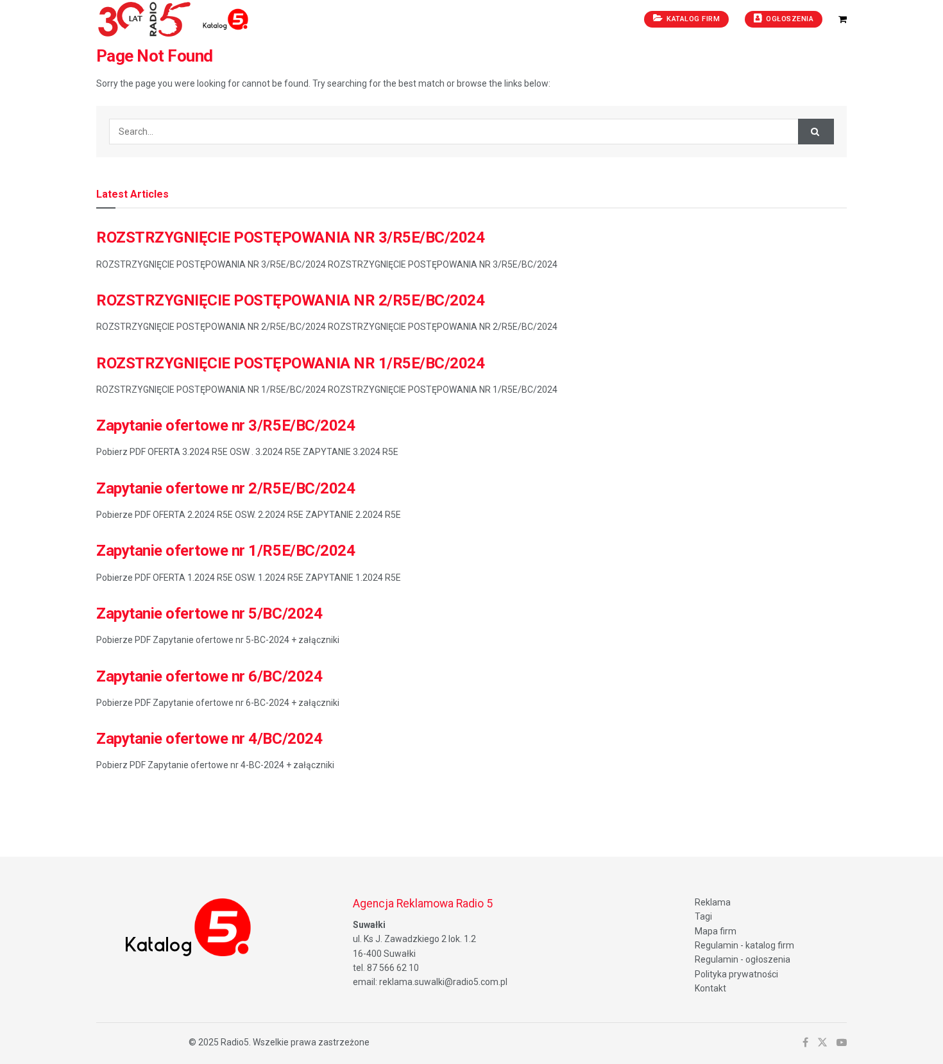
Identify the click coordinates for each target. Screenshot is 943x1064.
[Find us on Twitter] (822, 1042)
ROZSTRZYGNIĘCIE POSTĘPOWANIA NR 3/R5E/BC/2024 (290, 237)
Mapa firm (715, 931)
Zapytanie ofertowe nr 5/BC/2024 (209, 613)
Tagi (703, 916)
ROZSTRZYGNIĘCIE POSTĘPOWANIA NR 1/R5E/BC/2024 (290, 363)
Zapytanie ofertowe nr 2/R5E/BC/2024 (225, 488)
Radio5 (235, 1042)
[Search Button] (816, 131)
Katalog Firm (692, 19)
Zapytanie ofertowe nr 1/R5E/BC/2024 (225, 551)
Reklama (713, 902)
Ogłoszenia (789, 19)
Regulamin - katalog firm (744, 945)
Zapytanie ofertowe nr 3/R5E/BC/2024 (225, 425)
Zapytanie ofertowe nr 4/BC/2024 (209, 739)
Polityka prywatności (736, 974)
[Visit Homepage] (227, 19)
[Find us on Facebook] (805, 1042)
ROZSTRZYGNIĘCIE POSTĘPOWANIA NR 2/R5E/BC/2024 (290, 300)
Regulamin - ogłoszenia (742, 959)
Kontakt (710, 988)
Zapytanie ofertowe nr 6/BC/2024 (209, 676)
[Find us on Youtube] (842, 1042)
